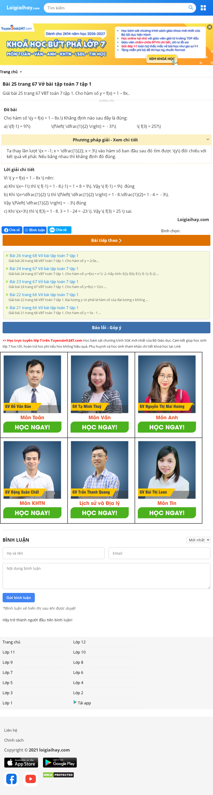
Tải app (84, 702)
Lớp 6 (78, 672)
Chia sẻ (14, 230)
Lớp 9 (8, 662)
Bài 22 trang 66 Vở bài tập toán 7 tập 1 (44, 294)
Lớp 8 (78, 662)
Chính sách (14, 740)
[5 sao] (209, 230)
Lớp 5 (8, 682)
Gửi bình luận (18, 598)
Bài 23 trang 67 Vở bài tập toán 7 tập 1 (44, 281)
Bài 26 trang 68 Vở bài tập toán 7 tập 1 (44, 255)
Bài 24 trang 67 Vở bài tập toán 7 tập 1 (44, 268)
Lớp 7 (8, 672)
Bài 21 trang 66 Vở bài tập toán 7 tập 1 (44, 307)
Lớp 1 (8, 702)
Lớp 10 (79, 652)
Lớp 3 (8, 692)
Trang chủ (11, 641)
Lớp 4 (78, 682)
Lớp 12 (79, 641)
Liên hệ (10, 730)
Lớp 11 (9, 652)
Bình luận (37, 230)
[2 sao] (191, 230)
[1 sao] (184, 230)
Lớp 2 (78, 692)
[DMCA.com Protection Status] (58, 779)
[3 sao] (197, 230)
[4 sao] (203, 230)
